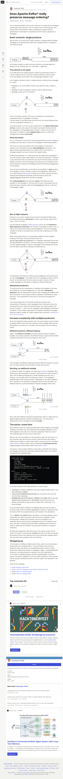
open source (22, 772)
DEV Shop (52, 768)
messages (28, 21)
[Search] (7, 2)
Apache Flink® (42, 445)
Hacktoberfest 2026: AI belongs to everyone (32, 635)
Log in (46, 2)
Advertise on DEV (52, 766)
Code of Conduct (29, 596)
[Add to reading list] (3, 66)
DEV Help (44, 766)
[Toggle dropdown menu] (60, 603)
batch (45, 371)
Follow (34, 664)
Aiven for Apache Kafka (24, 571)
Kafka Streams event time (20, 567)
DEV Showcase (21, 768)
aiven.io (36, 9)
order (22, 21)
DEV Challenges (14, 766)
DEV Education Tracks (34, 766)
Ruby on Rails (28, 774)
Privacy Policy (32, 770)
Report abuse (39, 596)
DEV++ (21, 766)
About (27, 768)
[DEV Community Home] (2, 2)
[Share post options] (3, 76)
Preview (24, 592)
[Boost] (3, 71)
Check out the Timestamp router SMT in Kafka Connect (30, 569)
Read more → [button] (15, 650)
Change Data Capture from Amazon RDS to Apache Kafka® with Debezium (29, 698)
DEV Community (8, 763)
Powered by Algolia (36, 2)
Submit (16, 592)
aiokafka (49, 140)
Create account (56, 2)
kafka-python (27, 173)
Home (6, 766)
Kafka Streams (14, 443)
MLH (58, 768)
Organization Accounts (10, 768)
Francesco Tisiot (19, 8)
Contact (33, 768)
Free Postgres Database (42, 768)
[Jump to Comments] (3, 60)
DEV (37, 772)
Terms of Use (41, 770)
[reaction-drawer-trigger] (3, 54)
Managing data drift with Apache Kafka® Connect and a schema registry (28, 691)
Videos (26, 766)
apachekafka (14, 21)
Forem (13, 772)
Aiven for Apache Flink (23, 573)
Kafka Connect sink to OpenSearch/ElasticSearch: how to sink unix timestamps (30, 704)
